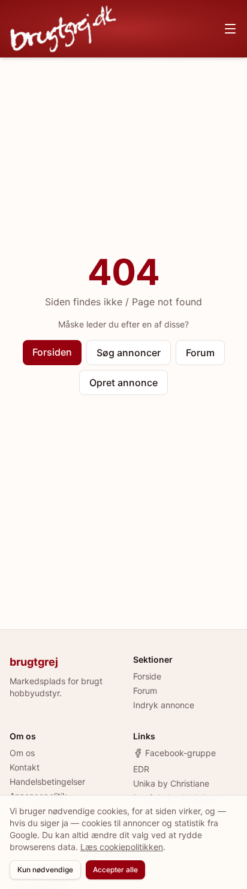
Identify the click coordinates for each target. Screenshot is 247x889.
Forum (200, 353)
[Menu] (230, 29)
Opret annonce (123, 383)
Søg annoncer (129, 353)
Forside (147, 676)
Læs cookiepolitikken (121, 847)
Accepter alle (115, 869)
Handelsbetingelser (47, 781)
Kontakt (25, 767)
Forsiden (52, 352)
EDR (141, 769)
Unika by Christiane (171, 783)
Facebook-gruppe (180, 753)
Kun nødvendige (45, 869)
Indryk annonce (163, 705)
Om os (22, 753)
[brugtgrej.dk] (63, 29)
